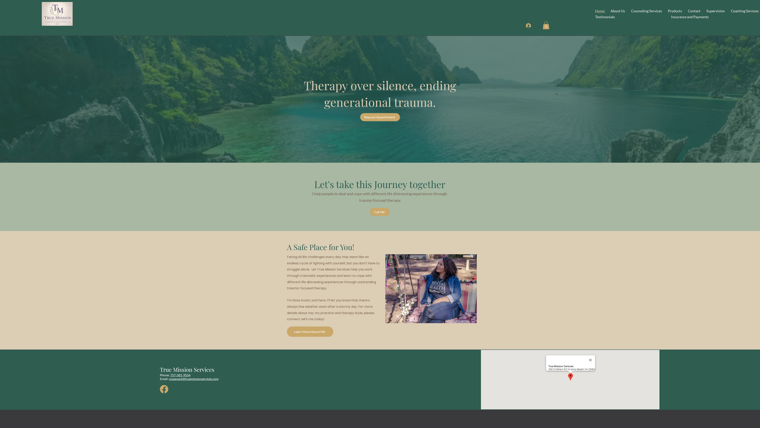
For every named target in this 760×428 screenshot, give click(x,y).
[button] (546, 25)
